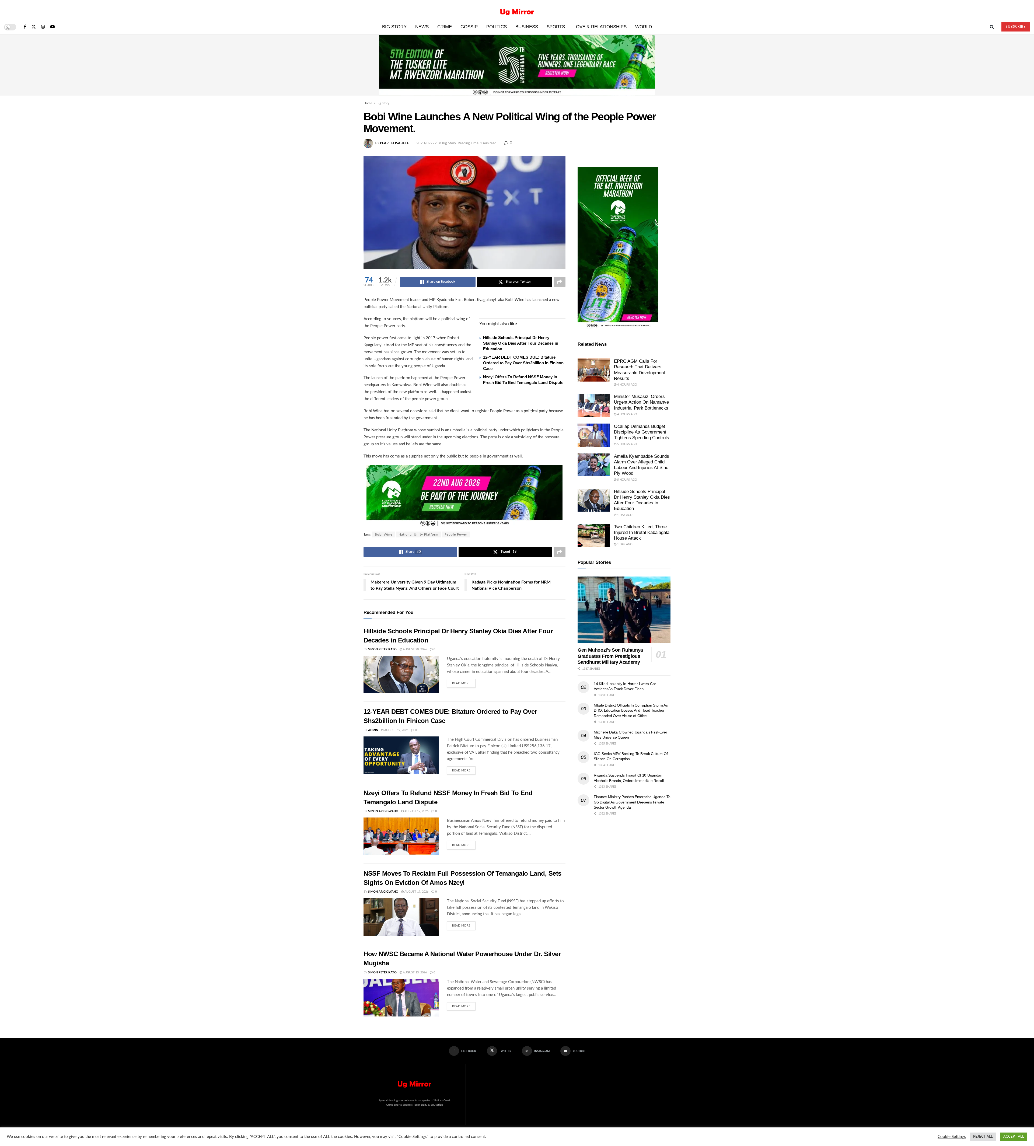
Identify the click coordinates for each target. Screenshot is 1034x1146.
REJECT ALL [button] (983, 1136)
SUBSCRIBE (1016, 26)
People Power (456, 534)
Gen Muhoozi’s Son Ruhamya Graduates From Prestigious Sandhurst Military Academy (610, 656)
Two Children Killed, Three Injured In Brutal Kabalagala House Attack (641, 532)
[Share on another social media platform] (559, 282)
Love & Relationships (600, 26)
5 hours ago (626, 444)
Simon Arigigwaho (383, 811)
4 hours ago (626, 384)
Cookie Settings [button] (952, 1137)
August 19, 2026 (395, 730)
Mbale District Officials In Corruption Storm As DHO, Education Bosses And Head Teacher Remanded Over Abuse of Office (631, 710)
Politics (496, 26)
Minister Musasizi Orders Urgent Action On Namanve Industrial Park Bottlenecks (641, 402)
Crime (444, 26)
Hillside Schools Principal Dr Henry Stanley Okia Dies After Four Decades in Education (520, 343)
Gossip (469, 26)
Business (526, 26)
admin (373, 730)
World (643, 26)
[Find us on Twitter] (34, 27)
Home (368, 103)
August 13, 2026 (414, 972)
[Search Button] (992, 26)
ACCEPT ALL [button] (1013, 1136)
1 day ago (624, 514)
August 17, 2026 (416, 811)
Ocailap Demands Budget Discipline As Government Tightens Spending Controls (641, 432)
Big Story (394, 26)
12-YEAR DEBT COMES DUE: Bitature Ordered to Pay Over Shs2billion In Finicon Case (523, 363)
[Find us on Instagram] (43, 27)
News (422, 26)
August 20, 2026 (414, 649)
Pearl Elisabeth (395, 143)
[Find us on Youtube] (52, 27)
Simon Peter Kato (382, 649)
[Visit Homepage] (517, 10)
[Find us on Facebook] (25, 27)
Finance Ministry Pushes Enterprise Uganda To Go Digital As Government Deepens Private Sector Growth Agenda (632, 802)
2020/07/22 (426, 143)
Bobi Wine (383, 534)
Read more (464, 682)
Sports (556, 26)
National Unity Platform (418, 534)
